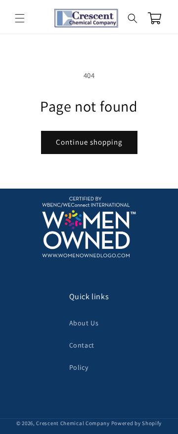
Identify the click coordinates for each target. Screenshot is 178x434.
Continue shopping (89, 142)
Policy (79, 367)
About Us (84, 322)
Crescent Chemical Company (73, 423)
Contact (81, 345)
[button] (20, 18)
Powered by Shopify (136, 423)
